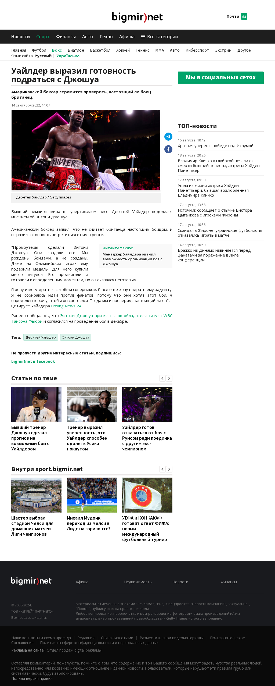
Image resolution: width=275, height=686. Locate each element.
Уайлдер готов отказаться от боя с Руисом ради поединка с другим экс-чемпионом (147, 438)
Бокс (57, 50)
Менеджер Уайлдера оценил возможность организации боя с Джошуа (132, 259)
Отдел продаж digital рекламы (74, 650)
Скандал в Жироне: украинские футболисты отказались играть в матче (220, 233)
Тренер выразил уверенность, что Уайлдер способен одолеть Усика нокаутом (87, 438)
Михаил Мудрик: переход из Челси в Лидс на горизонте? (89, 523)
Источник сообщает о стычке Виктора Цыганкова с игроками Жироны (215, 212)
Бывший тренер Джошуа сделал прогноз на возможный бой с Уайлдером (30, 438)
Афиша (127, 37)
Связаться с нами (117, 637)
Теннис (142, 50)
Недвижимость (138, 581)
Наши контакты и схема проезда (41, 637)
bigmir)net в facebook (33, 361)
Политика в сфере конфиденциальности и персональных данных (99, 642)
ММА (159, 50)
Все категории (162, 37)
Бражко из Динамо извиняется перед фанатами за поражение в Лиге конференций (214, 254)
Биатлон (76, 50)
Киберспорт (197, 50)
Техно (106, 37)
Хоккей (123, 50)
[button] (162, 378)
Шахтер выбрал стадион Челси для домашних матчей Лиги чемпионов (32, 526)
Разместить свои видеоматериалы (172, 637)
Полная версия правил (32, 678)
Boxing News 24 (66, 305)
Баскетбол (100, 50)
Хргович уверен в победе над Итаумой (216, 145)
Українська (67, 55)
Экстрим (223, 50)
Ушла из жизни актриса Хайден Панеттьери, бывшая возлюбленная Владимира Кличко (213, 190)
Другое (244, 50)
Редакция (86, 637)
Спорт (43, 37)
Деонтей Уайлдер (41, 337)
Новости (20, 37)
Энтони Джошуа (75, 337)
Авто (87, 37)
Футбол (39, 50)
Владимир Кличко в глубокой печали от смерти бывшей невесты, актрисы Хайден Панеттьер (219, 165)
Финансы (66, 37)
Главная (18, 50)
